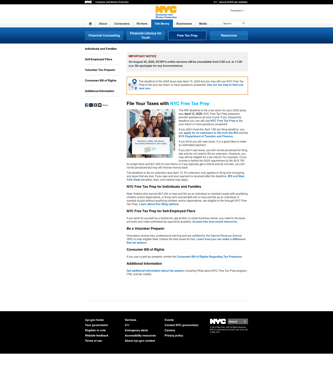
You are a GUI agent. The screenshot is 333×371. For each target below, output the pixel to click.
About (103, 23)
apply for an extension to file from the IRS (211, 133)
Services (130, 320)
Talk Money (162, 23)
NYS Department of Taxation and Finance (206, 136)
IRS (230, 176)
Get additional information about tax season (155, 271)
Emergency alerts (136, 330)
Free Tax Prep (187, 35)
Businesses (184, 23)
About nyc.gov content (140, 341)
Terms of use (93, 341)
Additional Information (99, 91)
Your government (96, 325)
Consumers (122, 23)
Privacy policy (174, 335)
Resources (229, 35)
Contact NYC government (181, 325)
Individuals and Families (101, 49)
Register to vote (95, 330)
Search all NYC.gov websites (233, 1)
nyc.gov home (94, 320)
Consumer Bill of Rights (100, 80)
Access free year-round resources (214, 221)
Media (203, 23)
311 (215, 1)
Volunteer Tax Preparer (100, 70)
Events (169, 320)
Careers (170, 330)
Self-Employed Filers (98, 59)
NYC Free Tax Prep (223, 121)
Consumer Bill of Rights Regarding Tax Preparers (209, 256)
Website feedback (96, 335)
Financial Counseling (104, 35)
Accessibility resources (140, 335)
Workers (142, 23)
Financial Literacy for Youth (145, 35)
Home (90, 23)
